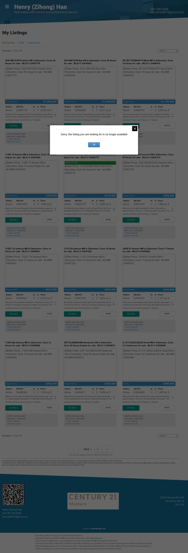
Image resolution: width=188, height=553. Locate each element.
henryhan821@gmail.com (167, 12)
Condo (21, 42)
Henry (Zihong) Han (40, 7)
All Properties (8, 42)
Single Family (34, 42)
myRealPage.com (98, 528)
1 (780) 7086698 (13, 139)
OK (94, 144)
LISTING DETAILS (13, 126)
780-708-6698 (159, 9)
